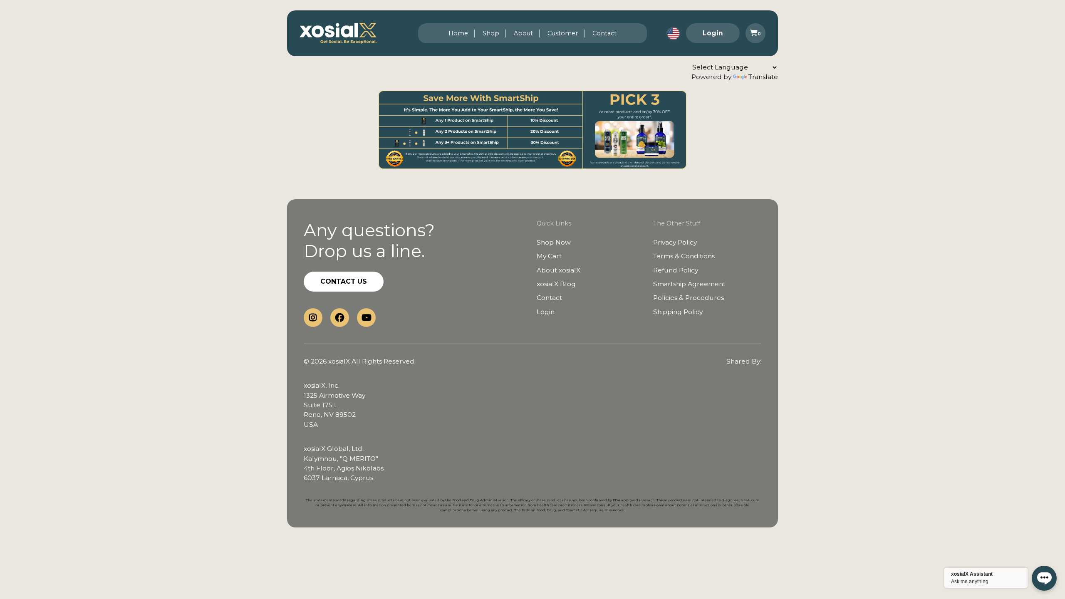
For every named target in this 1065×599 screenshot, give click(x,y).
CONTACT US (343, 281)
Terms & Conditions (684, 256)
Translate (763, 77)
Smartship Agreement (689, 284)
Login (713, 33)
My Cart (549, 256)
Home (458, 33)
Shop (491, 33)
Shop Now (554, 242)
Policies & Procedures (688, 298)
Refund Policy (675, 270)
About (523, 33)
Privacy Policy (675, 242)
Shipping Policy (678, 312)
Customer (562, 33)
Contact (604, 33)
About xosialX (558, 270)
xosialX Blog (556, 284)
